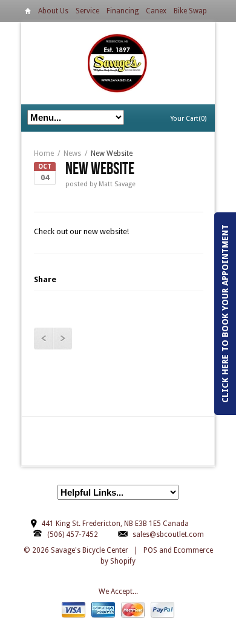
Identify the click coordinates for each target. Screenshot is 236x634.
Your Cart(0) (188, 119)
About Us (53, 11)
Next (62, 338)
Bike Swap (190, 11)
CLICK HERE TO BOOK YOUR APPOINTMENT (225, 313)
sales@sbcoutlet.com (168, 534)
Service (87, 11)
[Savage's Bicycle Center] (118, 62)
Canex (156, 11)
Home (28, 13)
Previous (43, 338)
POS (150, 550)
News (72, 153)
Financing (123, 11)
